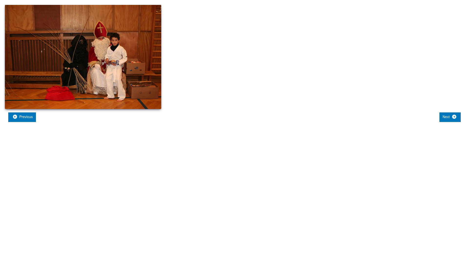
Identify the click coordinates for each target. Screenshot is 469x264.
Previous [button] (25, 116)
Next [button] (447, 116)
